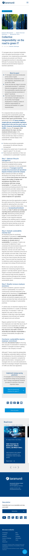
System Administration (17, 425)
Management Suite (14, 34)
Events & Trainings (6, 538)
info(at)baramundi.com (15, 489)
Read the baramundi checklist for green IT (13, 390)
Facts (16, 540)
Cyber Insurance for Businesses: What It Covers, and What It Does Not (14, 446)
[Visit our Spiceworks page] (21, 517)
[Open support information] (24, 551)
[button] (27, 2)
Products (4, 534)
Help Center (18, 538)
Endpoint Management (8, 32)
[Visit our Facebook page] (17, 517)
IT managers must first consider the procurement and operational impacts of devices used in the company (14, 170)
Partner (4, 540)
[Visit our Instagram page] (25, 517)
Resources (4, 541)
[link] (10, 3)
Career (17, 534)
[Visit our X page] (13, 517)
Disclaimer (4, 544)
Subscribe (14, 511)
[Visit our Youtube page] (4, 518)
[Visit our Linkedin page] (9, 517)
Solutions (4, 536)
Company (17, 536)
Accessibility (17, 545)
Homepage (5, 532)
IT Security (6, 425)
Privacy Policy (11, 544)
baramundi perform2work (16, 208)
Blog (16, 532)
